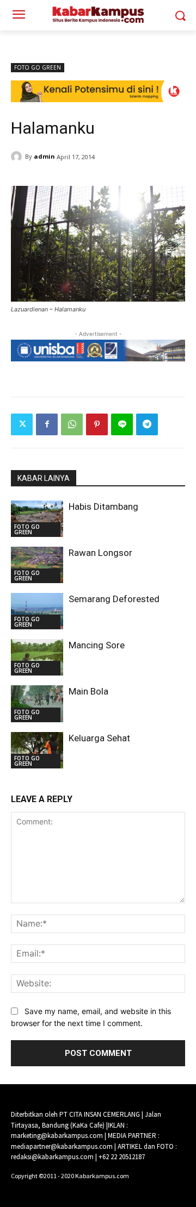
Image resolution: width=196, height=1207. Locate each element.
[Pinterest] (97, 424)
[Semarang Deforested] (37, 611)
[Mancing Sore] (37, 657)
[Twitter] (22, 424)
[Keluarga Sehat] (37, 750)
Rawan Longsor (100, 552)
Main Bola (88, 691)
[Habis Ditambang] (37, 519)
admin (44, 156)
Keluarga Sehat (99, 738)
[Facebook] (47, 424)
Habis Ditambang (103, 506)
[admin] (18, 156)
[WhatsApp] (72, 424)
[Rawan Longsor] (37, 565)
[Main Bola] (37, 703)
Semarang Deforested (114, 598)
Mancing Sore (97, 645)
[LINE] (122, 424)
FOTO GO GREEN (37, 67)
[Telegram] (147, 424)
